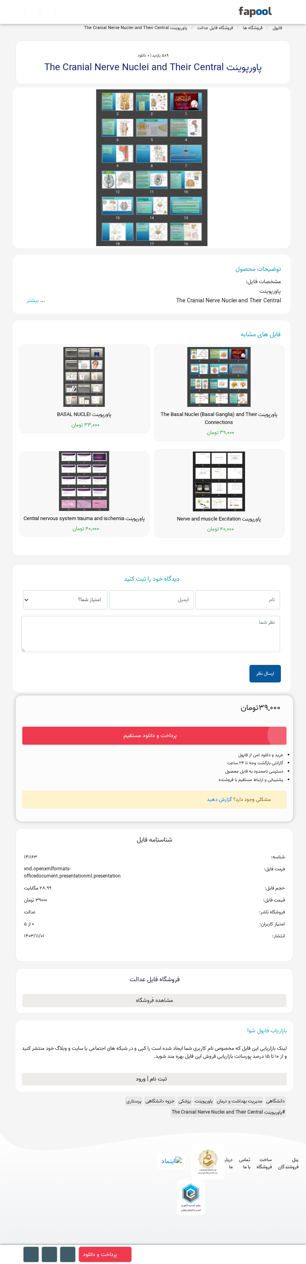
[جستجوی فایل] (58, 12)
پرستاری (133, 1101)
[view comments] (164, 948)
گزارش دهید (219, 799)
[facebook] (160, 1240)
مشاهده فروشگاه (154, 1000)
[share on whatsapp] (154, 948)
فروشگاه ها (253, 28)
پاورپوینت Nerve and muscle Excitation (219, 519)
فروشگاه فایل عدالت (215, 28)
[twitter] (204, 1240)
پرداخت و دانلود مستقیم (150, 735)
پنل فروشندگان (288, 1163)
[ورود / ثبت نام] (29, 12)
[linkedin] (219, 1240)
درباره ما (228, 1163)
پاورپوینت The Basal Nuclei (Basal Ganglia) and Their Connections (219, 418)
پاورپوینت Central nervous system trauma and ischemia (84, 519)
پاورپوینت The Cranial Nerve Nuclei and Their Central (135, 28)
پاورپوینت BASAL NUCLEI (84, 415)
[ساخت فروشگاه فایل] (44, 12)
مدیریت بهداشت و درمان (239, 1101)
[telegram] (174, 1240)
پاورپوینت (204, 1101)
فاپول (277, 28)
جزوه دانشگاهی (160, 1101)
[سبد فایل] (19, 12)
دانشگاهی (275, 1101)
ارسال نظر (265, 673)
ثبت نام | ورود (152, 1079)
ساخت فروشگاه (264, 1163)
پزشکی (184, 1101)
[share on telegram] (143, 948)
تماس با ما (244, 1163)
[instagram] (189, 1240)
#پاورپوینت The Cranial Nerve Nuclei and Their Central (228, 1112)
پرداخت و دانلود (100, 1254)
